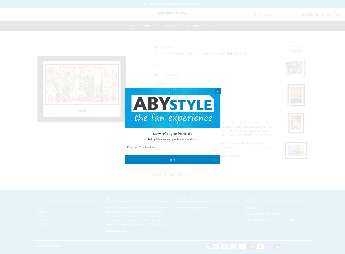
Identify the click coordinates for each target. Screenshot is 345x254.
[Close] (218, 91)
